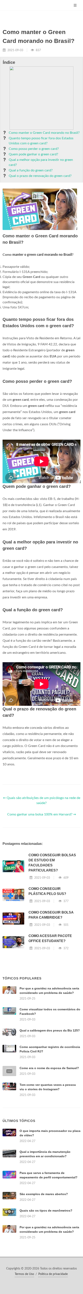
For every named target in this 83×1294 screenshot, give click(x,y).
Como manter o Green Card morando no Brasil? (44, 132)
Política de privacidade (53, 1274)
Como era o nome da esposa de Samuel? (49, 1068)
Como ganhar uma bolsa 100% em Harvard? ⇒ (41, 814)
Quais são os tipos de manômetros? (46, 1210)
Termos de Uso (24, 1274)
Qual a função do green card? (31, 170)
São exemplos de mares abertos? (44, 1194)
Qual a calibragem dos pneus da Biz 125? (50, 1030)
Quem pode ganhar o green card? (33, 154)
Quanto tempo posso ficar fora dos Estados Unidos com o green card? (41, 141)
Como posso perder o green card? (34, 148)
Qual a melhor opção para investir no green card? (41, 162)
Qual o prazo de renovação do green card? (40, 176)
